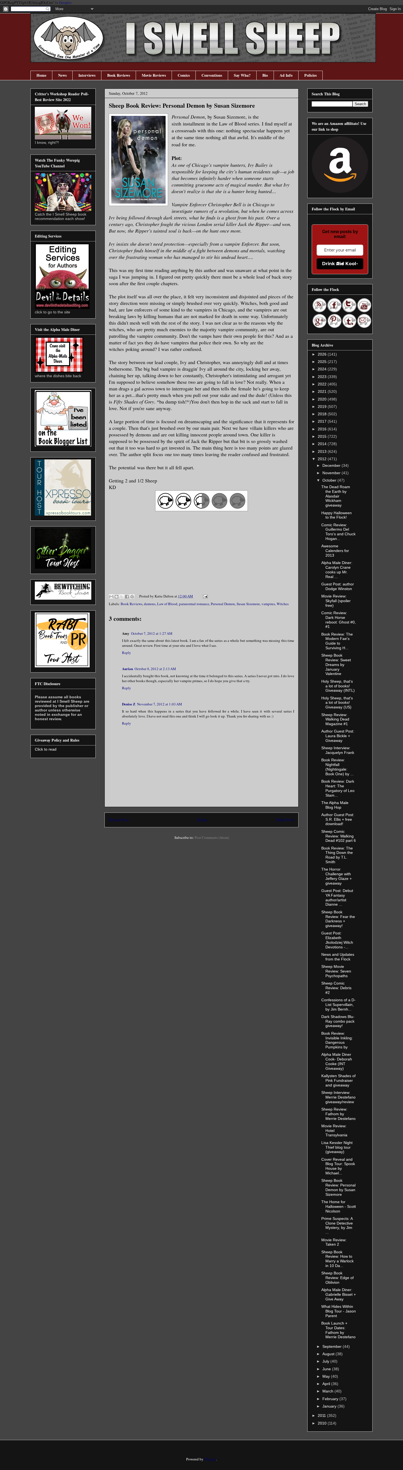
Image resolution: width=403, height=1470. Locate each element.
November (332, 473)
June (327, 1369)
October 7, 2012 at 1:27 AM (151, 633)
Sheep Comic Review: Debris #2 (336, 988)
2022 (323, 384)
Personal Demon (223, 603)
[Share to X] (121, 596)
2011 (322, 1415)
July (326, 1361)
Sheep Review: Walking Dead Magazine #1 (335, 719)
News (62, 75)
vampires (268, 603)
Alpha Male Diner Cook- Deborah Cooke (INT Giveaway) (336, 1061)
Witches (283, 603)
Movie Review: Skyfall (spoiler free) (336, 601)
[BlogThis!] (116, 596)
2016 (323, 429)
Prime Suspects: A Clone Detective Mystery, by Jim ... (337, 1225)
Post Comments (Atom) (212, 837)
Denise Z (128, 704)
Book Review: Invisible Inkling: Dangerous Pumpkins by (337, 1040)
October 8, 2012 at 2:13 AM (155, 668)
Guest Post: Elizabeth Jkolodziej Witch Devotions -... (337, 940)
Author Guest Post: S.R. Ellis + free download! (337, 819)
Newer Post (119, 819)
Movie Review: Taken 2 (334, 1242)
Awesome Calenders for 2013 (335, 550)
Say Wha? (242, 75)
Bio (265, 75)
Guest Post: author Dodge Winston (337, 586)
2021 (323, 391)
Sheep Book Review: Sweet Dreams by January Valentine (336, 664)
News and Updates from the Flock (337, 956)
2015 (323, 436)
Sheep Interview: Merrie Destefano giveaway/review (338, 1097)
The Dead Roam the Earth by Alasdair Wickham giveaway (335, 496)
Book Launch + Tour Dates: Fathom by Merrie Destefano (338, 1330)
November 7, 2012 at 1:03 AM (159, 704)
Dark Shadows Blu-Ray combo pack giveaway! (337, 1021)
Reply (126, 652)
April (326, 1384)
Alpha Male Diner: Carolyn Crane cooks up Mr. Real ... (336, 569)
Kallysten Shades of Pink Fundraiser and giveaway (338, 1080)
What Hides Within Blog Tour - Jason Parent (338, 1311)
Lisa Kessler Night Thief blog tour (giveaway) (337, 1147)
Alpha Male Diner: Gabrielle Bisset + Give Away (338, 1294)
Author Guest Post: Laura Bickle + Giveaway (337, 736)
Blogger (210, 1459)
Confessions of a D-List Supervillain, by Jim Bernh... (338, 1004)
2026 (323, 354)
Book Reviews (118, 75)
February (330, 1399)
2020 (323, 399)
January (329, 1406)
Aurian (127, 668)
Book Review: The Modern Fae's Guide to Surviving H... (337, 641)
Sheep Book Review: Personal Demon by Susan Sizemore (338, 1187)
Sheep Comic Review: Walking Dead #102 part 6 (338, 836)
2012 (323, 459)
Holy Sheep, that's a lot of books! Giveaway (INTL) (338, 686)
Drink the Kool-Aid (340, 263)
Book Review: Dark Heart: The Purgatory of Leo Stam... (337, 788)
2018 (323, 414)
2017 (323, 421)
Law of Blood (167, 603)
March (328, 1391)
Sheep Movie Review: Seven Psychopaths (336, 971)
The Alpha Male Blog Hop (334, 805)
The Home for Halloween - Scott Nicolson (338, 1206)
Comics (184, 75)
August (329, 1354)
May (326, 1376)
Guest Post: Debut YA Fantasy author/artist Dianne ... (337, 897)
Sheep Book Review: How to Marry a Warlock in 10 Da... (337, 1259)
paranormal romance (194, 603)
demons (149, 603)
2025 (323, 361)
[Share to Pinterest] (132, 596)
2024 (323, 369)
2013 (323, 451)
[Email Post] (204, 596)
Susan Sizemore (248, 603)
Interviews (86, 75)
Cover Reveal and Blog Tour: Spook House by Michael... (338, 1166)
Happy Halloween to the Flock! (336, 515)
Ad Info (286, 75)
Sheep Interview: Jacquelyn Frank (337, 750)
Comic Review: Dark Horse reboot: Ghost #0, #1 (338, 620)
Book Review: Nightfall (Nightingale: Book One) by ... (337, 767)
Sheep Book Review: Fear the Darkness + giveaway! (338, 919)
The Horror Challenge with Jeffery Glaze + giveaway (336, 876)
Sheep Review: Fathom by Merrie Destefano (338, 1114)
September (332, 1346)
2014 (323, 444)
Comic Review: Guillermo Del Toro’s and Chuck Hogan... (338, 532)
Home (41, 75)
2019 (323, 406)
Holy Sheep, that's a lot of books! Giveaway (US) (337, 703)
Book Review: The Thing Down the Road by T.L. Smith (337, 855)
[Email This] (111, 596)
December (332, 465)
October (329, 480)
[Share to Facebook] (127, 596)
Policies (310, 75)
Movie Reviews (154, 75)
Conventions (212, 75)
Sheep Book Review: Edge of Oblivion (337, 1278)
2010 (323, 1423)
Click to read (45, 749)
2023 (323, 376)
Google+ (65, 2)
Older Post (285, 819)
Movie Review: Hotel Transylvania (334, 1130)
